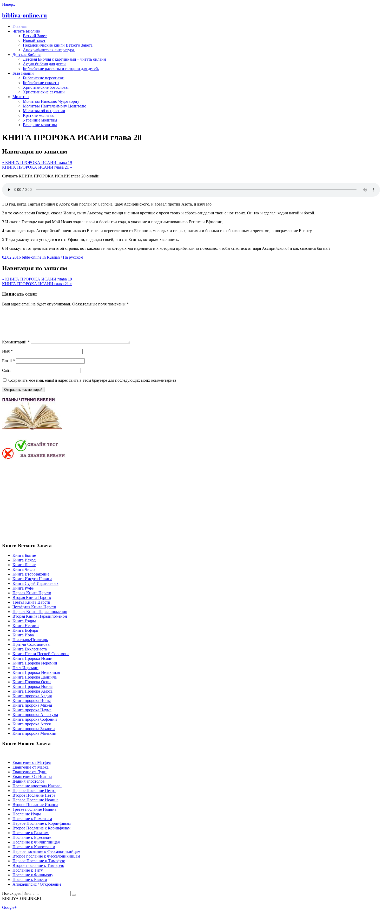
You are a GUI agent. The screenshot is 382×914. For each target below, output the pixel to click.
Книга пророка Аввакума (35, 714)
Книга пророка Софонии (34, 719)
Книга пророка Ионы (31, 700)
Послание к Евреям (29, 879)
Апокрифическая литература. (49, 50)
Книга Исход (24, 560)
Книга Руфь (23, 588)
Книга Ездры (24, 621)
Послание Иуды (26, 814)
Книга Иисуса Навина (32, 579)
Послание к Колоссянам (33, 847)
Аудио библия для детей (44, 64)
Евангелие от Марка (30, 767)
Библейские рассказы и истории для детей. (61, 68)
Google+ (9, 907)
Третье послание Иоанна (34, 809)
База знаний (23, 73)
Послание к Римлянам (32, 818)
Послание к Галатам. (30, 832)
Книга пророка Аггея (31, 724)
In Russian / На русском (62, 257)
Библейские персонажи (43, 78)
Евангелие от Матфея (31, 762)
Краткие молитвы (39, 115)
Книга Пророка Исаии (32, 658)
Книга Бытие (24, 555)
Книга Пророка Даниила (34, 677)
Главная (19, 26)
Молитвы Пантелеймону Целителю (54, 106)
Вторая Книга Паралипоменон (39, 616)
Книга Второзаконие (30, 574)
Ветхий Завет (35, 36)
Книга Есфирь (25, 630)
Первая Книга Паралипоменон (39, 611)
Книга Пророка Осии (31, 682)
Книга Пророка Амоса (32, 691)
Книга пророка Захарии (33, 728)
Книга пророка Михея (32, 705)
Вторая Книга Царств (31, 597)
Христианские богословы (46, 87)
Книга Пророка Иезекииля (36, 672)
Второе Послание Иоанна (35, 804)
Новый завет (34, 40)
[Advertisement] (45, 500)
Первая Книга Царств (31, 593)
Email (8, 361)
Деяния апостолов (28, 781)
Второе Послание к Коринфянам (41, 828)
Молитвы (20, 96)
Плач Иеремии (25, 668)
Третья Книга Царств (31, 602)
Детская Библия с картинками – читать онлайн (64, 59)
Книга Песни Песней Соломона (40, 653)
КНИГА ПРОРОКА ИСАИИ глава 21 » (37, 167)
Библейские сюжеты (41, 82)
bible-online (31, 257)
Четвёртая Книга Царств (34, 607)
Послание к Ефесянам (31, 837)
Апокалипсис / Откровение (36, 884)
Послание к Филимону (32, 875)
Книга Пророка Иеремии (34, 663)
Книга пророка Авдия (32, 696)
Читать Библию (26, 31)
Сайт (6, 370)
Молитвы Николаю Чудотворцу (51, 101)
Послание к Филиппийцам (36, 842)
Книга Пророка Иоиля (32, 686)
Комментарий (16, 342)
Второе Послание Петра (33, 795)
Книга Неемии (25, 625)
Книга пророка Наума (31, 710)
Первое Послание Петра (34, 790)
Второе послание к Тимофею (38, 865)
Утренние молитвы (40, 120)
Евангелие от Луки (29, 772)
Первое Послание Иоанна (35, 800)
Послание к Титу (27, 870)
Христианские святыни (44, 92)
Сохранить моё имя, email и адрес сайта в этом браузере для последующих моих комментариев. (92, 380)
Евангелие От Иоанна (32, 776)
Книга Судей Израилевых (35, 583)
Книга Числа (23, 569)
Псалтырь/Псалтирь (30, 639)
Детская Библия (26, 54)
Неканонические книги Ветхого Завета (58, 45)
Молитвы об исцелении (44, 110)
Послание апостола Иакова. (37, 786)
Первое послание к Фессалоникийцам (46, 851)
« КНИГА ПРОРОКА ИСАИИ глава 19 (37, 162)
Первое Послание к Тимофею (38, 861)
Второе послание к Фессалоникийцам (46, 856)
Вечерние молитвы (40, 125)
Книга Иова (23, 635)
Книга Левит (24, 565)
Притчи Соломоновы (31, 644)
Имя (7, 351)
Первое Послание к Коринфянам (41, 823)
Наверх (8, 4)
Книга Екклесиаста (29, 649)
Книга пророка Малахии (34, 733)
